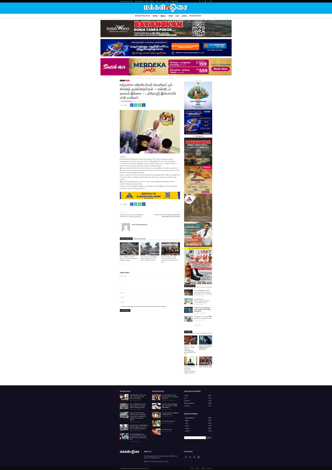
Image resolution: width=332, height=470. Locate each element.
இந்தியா (152, 1)
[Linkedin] (143, 105)
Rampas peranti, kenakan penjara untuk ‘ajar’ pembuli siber (205, 347)
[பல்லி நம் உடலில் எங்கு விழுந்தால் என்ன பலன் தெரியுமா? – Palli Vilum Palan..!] (156, 406)
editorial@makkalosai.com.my (159, 461)
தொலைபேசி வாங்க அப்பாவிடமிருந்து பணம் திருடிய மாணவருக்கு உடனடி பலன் (201, 300)
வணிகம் (166, 1)
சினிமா (157, 1)
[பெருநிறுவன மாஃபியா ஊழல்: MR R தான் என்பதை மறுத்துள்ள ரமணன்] (188, 319)
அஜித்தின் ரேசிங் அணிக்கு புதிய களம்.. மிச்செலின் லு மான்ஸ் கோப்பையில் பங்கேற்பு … (138, 396)
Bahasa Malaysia (139, 1)
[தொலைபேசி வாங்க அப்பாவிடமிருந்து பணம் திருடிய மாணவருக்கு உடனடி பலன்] (188, 301)
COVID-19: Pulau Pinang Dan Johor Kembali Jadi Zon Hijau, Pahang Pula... (202, 309)
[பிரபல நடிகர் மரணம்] (156, 432)
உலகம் (161, 1)
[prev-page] (121, 265)
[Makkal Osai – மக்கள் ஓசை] (166, 8)
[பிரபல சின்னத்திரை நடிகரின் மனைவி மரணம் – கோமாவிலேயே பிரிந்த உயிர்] (156, 397)
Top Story (187, 343)
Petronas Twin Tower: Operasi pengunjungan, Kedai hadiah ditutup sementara (167, 215)
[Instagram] (205, 1)
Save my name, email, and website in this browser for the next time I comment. (144, 306)
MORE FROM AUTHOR (140, 238)
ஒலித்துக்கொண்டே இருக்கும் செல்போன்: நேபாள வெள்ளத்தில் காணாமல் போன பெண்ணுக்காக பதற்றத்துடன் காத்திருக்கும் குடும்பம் (138, 416)
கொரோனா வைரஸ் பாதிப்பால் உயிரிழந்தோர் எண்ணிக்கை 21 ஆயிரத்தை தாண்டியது (131, 215)
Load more (197, 325)
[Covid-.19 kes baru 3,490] (205, 360)
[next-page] (124, 265)
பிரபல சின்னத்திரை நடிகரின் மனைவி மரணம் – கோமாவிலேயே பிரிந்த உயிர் (170, 396)
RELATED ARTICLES (126, 238)
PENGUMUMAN (174, 1)
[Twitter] (208, 1)
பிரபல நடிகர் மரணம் (167, 429)
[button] (199, 1)
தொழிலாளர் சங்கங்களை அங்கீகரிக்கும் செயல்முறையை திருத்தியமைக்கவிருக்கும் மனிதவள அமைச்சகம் (190, 370)
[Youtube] (211, 1)
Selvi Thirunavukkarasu (126, 101)
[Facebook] (202, 1)
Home (121, 78)
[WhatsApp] (139, 105)
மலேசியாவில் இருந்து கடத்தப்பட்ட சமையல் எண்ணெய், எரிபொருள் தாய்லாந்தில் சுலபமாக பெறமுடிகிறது (203, 292)
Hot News (126, 78)
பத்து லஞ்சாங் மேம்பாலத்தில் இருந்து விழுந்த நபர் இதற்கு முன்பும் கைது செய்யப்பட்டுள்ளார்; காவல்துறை (148, 258)
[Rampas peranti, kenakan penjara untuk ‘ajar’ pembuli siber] (205, 339)
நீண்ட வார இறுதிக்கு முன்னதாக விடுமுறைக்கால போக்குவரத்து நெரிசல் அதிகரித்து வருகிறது (129, 258)
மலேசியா (147, 1)
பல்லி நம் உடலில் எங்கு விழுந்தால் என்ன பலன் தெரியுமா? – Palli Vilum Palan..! (169, 405)
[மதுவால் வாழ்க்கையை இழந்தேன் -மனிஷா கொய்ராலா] (156, 415)
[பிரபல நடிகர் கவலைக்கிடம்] (156, 423)
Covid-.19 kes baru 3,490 (205, 366)
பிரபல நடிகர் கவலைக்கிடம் (168, 421)
